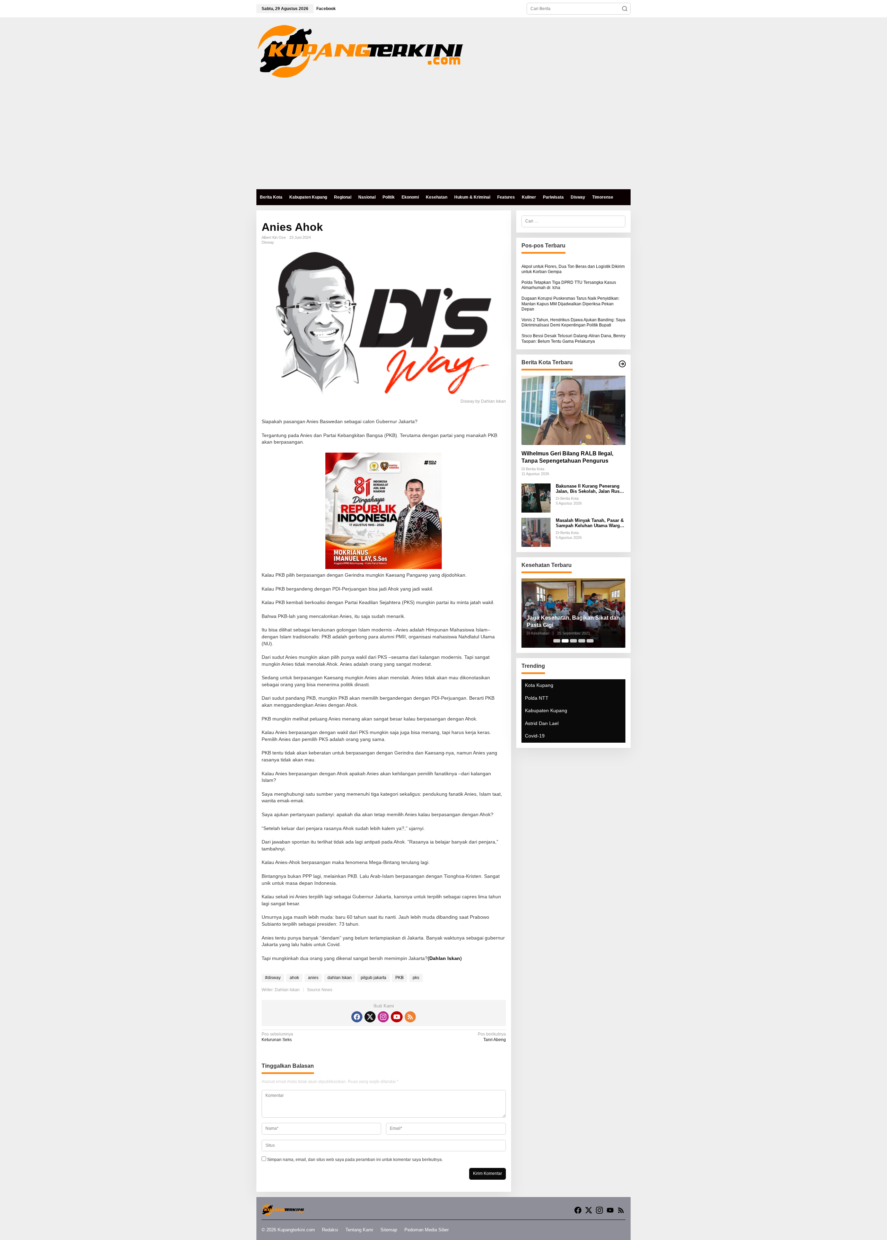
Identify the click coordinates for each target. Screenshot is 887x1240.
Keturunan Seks (277, 1037)
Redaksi (330, 1229)
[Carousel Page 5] (590, 641)
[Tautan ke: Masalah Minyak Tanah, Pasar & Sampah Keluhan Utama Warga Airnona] (536, 532)
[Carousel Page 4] (581, 641)
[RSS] (410, 1016)
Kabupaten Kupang (546, 710)
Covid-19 (535, 736)
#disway (273, 977)
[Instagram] (383, 1016)
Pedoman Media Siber (426, 1229)
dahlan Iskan (339, 977)
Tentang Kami (359, 1229)
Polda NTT (536, 698)
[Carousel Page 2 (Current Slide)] (565, 641)
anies (313, 977)
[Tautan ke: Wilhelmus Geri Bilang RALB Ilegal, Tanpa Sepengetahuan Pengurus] (573, 410)
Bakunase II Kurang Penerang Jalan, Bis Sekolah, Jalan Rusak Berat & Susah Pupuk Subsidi (590, 488)
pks (416, 977)
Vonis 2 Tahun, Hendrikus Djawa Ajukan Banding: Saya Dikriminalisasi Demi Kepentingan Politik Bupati (573, 322)
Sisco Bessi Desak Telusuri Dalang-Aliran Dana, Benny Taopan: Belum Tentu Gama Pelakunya (573, 338)
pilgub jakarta (373, 977)
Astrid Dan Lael (542, 723)
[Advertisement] (443, 137)
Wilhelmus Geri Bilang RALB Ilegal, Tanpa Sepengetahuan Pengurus (567, 457)
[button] (625, 9)
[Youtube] (397, 1016)
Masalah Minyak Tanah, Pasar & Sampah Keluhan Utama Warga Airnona (590, 523)
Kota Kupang (539, 685)
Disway (268, 242)
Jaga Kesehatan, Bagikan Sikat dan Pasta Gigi (573, 621)
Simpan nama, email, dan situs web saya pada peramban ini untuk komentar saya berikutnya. (355, 1159)
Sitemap (388, 1229)
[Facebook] (356, 1016)
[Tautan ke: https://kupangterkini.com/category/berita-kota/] (622, 364)
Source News (319, 989)
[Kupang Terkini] (360, 51)
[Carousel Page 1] (556, 641)
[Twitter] (370, 1016)
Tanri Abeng (492, 1037)
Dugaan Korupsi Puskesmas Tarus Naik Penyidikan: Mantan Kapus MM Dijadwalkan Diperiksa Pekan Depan (570, 304)
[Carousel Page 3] (573, 641)
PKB (399, 977)
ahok (294, 977)
